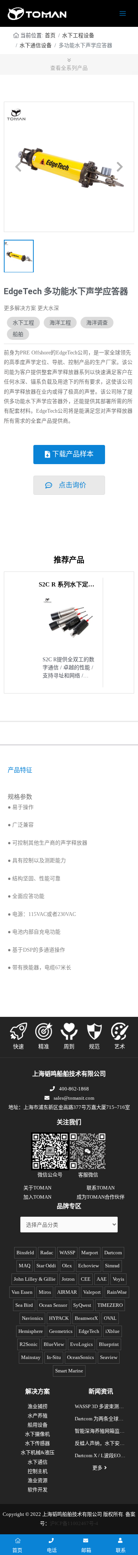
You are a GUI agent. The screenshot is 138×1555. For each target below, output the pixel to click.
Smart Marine (69, 1371)
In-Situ (54, 1357)
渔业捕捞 (38, 1406)
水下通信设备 (36, 45)
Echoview (88, 1265)
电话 (52, 1550)
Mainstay (31, 1357)
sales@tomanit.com (74, 1098)
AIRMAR (67, 1292)
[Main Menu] (123, 13)
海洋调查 (97, 323)
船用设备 (38, 1425)
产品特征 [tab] (20, 770)
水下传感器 (37, 1443)
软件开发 (38, 1489)
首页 (50, 35)
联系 (121, 1550)
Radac (46, 1252)
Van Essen (22, 1292)
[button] (18, 166)
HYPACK (59, 1318)
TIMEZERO (110, 1305)
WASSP (67, 1252)
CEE (85, 1279)
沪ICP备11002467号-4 (74, 1523)
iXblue (112, 1331)
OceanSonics (80, 1357)
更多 (97, 1468)
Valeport (92, 1292)
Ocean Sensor (53, 1305)
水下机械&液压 (37, 1452)
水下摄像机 (37, 1434)
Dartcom (113, 1252)
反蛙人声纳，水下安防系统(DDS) (100, 1444)
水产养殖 (38, 1415)
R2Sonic (29, 1344)
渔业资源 (38, 1480)
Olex (67, 1265)
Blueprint (109, 1344)
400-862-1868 (74, 1089)
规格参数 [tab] (20, 797)
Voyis (118, 1279)
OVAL (110, 1318)
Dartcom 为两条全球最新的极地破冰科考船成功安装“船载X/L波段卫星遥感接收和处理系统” (100, 1419)
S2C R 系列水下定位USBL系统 (66, 587)
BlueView (54, 1344)
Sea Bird (24, 1305)
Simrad (112, 1265)
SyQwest (82, 1305)
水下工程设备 (78, 35)
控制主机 (38, 1471)
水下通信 (38, 1462)
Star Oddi (46, 1265)
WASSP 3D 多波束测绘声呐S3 (99, 1407)
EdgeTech (89, 1331)
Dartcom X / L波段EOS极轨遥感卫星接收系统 (100, 1456)
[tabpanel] (69, 783)
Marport (89, 1252)
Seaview (108, 1357)
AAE (102, 1279)
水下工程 (23, 323)
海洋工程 (60, 323)
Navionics (32, 1318)
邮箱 (86, 1550)
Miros (45, 1292)
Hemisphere (30, 1331)
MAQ (24, 1265)
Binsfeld (25, 1252)
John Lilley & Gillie (35, 1279)
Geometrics (60, 1331)
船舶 (18, 334)
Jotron (68, 1279)
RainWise (117, 1292)
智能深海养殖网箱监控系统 (100, 1432)
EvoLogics (81, 1344)
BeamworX (86, 1318)
